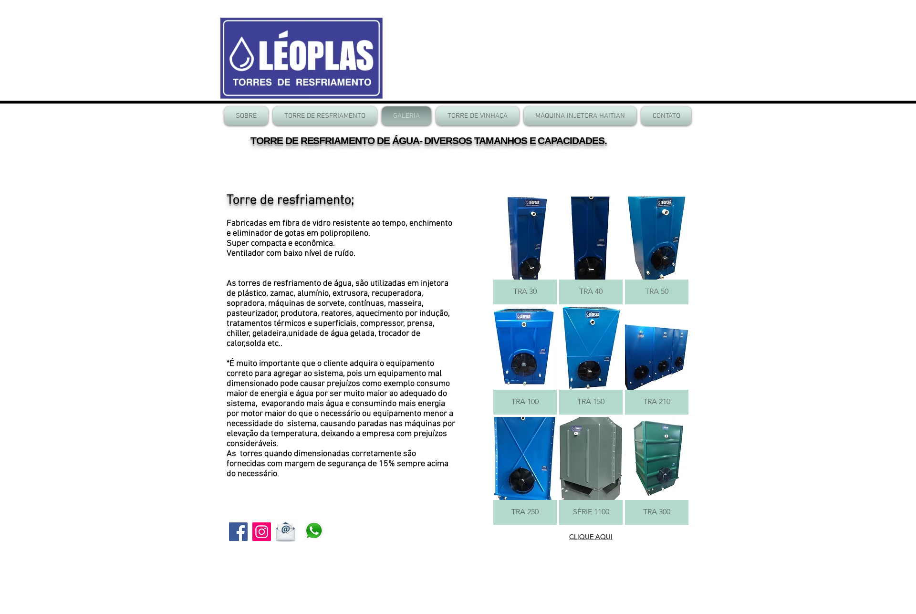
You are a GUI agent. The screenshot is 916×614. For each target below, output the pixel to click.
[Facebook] (238, 531)
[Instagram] (261, 531)
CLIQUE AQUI (591, 536)
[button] (525, 250)
